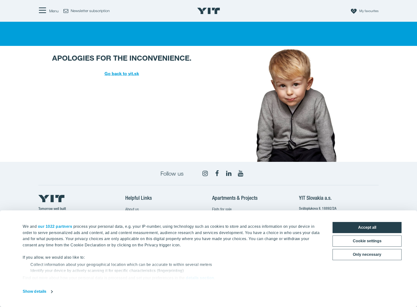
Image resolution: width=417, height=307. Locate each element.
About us (132, 209)
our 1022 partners (55, 226)
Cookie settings (367, 241)
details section (200, 278)
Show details (34, 291)
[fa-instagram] (205, 173)
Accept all (367, 227)
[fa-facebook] (217, 173)
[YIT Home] (208, 11)
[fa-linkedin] (229, 173)
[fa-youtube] (240, 173)
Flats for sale (222, 209)
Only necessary (367, 254)
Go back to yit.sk (121, 73)
